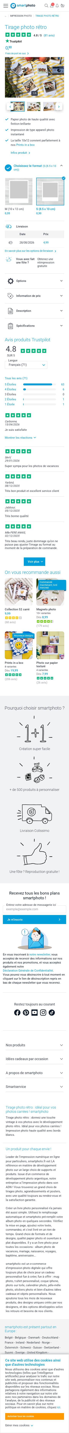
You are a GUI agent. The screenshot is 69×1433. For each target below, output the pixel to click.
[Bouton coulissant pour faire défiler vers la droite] (58, 106)
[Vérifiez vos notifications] (57, 5)
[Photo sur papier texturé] (50, 645)
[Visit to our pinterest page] (26, 1013)
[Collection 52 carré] (19, 592)
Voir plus (33, 561)
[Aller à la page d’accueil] (22, 6)
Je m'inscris (15, 919)
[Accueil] (5, 16)
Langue (12, 360)
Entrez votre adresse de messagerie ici (31, 905)
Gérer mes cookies (17, 1425)
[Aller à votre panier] (62, 5)
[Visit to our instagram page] (43, 1013)
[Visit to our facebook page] (17, 1013)
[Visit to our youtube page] (34, 1013)
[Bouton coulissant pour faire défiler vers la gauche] (10, 106)
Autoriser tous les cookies (20, 1416)
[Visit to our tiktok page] (52, 1013)
